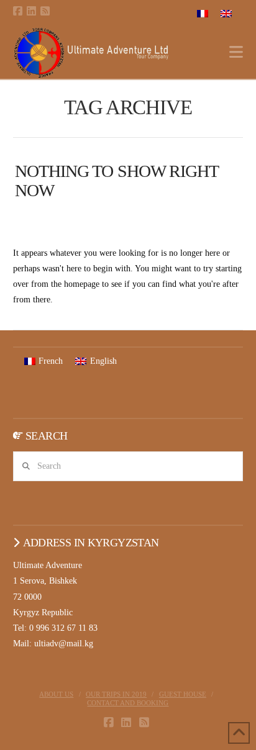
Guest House (182, 694)
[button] (236, 52)
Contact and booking (127, 703)
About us (56, 694)
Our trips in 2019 (116, 694)
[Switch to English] (226, 13)
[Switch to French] (202, 13)
